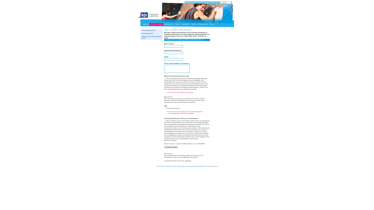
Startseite (148, 15)
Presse (211, 24)
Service (194, 24)
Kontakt (200, 2)
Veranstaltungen (156, 24)
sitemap (179, 166)
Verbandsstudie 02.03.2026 (185, 29)
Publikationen (203, 24)
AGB (165, 106)
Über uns (146, 24)
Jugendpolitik (168, 24)
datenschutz (185, 166)
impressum (191, 166)
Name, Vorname (169, 44)
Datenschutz (214, 2)
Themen (177, 24)
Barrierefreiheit (190, 2)
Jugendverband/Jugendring (172, 50)
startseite (174, 166)
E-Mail (166, 57)
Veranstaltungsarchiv (148, 33)
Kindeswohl (186, 24)
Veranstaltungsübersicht (148, 30)
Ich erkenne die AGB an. (173, 108)
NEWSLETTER (202, 166)
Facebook (209, 166)
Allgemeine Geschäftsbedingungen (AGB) (151, 37)
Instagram (215, 166)
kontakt (196, 166)
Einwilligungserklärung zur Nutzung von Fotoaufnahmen (181, 118)
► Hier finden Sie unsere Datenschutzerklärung (179, 92)
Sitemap (206, 2)
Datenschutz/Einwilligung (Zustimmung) (176, 76)
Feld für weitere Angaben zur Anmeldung (176, 63)
